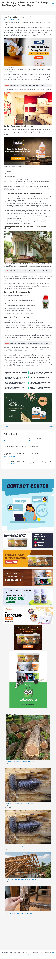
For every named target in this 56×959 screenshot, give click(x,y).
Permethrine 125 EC (35, 446)
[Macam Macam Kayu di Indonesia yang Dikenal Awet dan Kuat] (28, 737)
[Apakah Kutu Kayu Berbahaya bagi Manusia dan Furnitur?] (28, 785)
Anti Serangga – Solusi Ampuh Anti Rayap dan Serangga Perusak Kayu (24, 4)
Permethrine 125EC (35, 439)
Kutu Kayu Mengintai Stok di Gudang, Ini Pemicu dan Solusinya (20, 846)
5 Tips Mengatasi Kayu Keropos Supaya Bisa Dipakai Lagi (18, 913)
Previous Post (5, 426)
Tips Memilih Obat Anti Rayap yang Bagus (15, 453)
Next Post (51, 426)
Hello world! (7, 439)
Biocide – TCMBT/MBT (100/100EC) (15, 462)
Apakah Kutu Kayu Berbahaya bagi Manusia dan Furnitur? (19, 803)
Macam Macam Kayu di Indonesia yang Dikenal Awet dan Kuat (20, 761)
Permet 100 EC (33, 453)
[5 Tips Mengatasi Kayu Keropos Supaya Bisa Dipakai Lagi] (28, 898)
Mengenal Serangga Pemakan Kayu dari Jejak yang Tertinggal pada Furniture (29, 343)
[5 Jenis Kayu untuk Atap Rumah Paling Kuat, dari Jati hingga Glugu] (28, 865)
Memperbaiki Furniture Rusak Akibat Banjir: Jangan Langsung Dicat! (27, 85)
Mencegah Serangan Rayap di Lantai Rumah (40, 462)
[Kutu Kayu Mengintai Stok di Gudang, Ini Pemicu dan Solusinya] (28, 827)
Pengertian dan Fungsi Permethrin (15, 446)
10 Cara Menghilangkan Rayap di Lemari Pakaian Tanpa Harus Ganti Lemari (28, 270)
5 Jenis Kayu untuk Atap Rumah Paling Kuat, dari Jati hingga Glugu (21, 879)
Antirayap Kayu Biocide (9, 447)
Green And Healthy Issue (10, 19)
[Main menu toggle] (53, 3)
